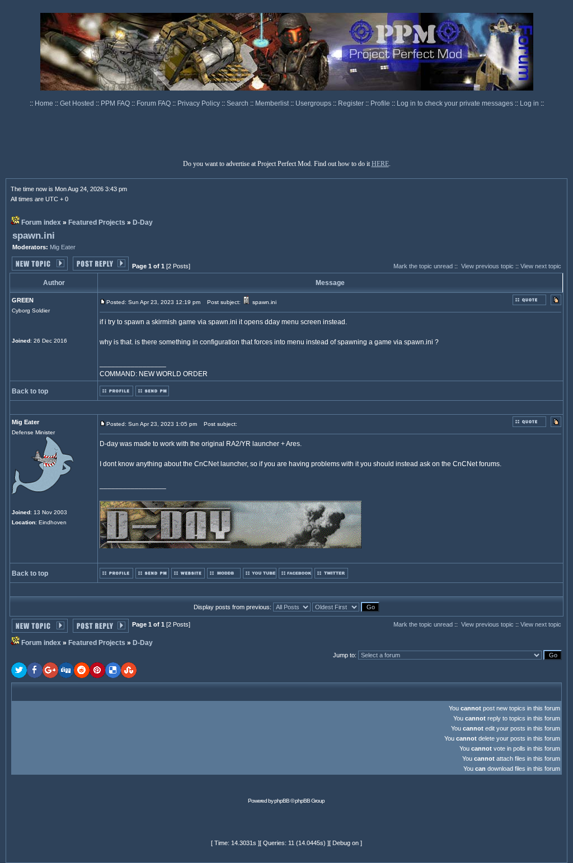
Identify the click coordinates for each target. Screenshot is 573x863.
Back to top (30, 391)
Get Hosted (78, 103)
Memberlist (272, 103)
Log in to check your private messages (456, 103)
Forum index (41, 222)
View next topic (540, 266)
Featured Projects (96, 222)
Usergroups (314, 103)
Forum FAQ (154, 103)
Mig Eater (63, 247)
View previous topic (487, 266)
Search (238, 103)
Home (45, 103)
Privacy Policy (199, 103)
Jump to (344, 655)
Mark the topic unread (423, 266)
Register (351, 103)
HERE (380, 164)
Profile (381, 103)
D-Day (143, 222)
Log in (529, 103)
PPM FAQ (116, 103)
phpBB (281, 801)
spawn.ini (33, 235)
